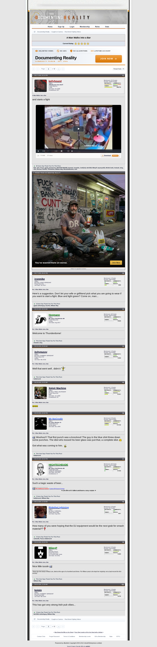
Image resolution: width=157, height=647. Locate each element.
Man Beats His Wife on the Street (64, 632)
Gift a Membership (100, 636)
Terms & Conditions (69, 636)
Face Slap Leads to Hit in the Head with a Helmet (89, 632)
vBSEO (88, 646)
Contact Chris (41, 636)
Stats (107, 27)
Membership (85, 27)
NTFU (118, 636)
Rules (97, 27)
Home (50, 27)
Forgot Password (54, 636)
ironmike (39, 279)
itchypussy (40, 352)
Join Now (106, 59)
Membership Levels (85, 636)
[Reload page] (34, 32)
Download (111, 155)
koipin (38, 590)
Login (72, 27)
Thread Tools (117, 69)
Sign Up (61, 27)
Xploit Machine (57, 388)
